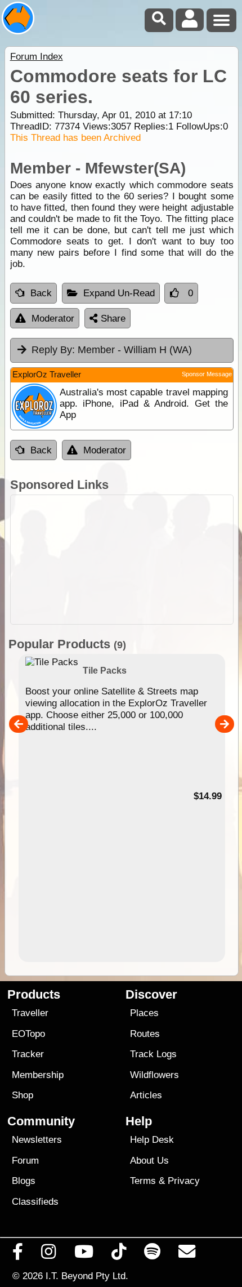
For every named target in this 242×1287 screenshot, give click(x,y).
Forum (25, 1160)
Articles (146, 1095)
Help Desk (152, 1139)
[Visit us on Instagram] (48, 1254)
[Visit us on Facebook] (18, 1254)
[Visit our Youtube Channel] (83, 1254)
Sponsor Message (207, 374)
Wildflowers (154, 1075)
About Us (149, 1160)
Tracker (28, 1054)
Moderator (53, 318)
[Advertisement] (122, 559)
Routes (145, 1033)
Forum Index (36, 56)
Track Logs (153, 1054)
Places (144, 1013)
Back (41, 293)
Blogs (23, 1180)
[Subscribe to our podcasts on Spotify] (152, 1254)
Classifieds (35, 1201)
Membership (38, 1075)
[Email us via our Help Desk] (187, 1254)
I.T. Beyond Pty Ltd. (87, 1275)
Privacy (184, 1180)
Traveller (30, 1013)
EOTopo (28, 1033)
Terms (143, 1180)
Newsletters (37, 1139)
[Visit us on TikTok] (118, 1254)
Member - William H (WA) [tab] (112, 349)
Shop (22, 1095)
